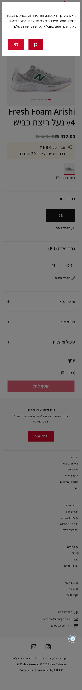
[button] (72, 639)
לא (15, 44)
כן (36, 44)
